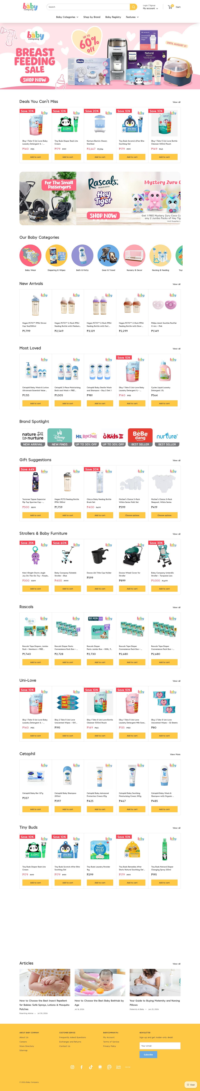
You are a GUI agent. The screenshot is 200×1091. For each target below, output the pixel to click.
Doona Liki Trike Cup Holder (99, 573)
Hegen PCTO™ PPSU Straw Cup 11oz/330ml (34, 324)
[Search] (133, 7)
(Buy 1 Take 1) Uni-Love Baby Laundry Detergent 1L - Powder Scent (35, 142)
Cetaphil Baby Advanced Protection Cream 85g (98, 794)
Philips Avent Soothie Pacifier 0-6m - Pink (164, 324)
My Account (108, 1037)
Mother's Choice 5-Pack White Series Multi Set (129, 500)
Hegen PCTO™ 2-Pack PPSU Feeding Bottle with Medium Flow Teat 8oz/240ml (67, 324)
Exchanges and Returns (70, 1041)
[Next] (180, 135)
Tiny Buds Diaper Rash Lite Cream (66, 142)
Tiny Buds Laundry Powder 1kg (99, 868)
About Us (23, 1037)
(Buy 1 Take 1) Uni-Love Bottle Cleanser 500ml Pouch (164, 142)
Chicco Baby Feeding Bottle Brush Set (99, 500)
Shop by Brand (91, 16)
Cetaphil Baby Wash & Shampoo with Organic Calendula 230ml (162, 794)
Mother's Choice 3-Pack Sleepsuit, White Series (162, 500)
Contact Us (64, 1046)
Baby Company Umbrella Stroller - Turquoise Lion (162, 574)
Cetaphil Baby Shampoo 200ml (66, 794)
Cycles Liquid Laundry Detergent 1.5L (161, 389)
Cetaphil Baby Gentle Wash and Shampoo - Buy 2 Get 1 (99, 389)
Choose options (132, 515)
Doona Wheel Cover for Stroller (130, 574)
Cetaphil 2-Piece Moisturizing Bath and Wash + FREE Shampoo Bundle (68, 389)
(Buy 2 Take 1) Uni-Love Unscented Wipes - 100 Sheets (65, 721)
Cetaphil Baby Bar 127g (32, 793)
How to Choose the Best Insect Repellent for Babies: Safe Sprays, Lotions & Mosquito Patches (44, 1004)
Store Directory (26, 1046)
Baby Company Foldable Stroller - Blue (66, 574)
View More (175, 754)
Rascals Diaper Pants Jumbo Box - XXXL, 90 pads (100, 648)
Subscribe (148, 1054)
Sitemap (23, 1050)
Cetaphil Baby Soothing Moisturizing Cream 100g (130, 794)
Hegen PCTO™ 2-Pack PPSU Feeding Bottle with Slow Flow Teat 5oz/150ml (131, 324)
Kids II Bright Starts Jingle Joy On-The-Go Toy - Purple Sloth (35, 574)
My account (149, 8)
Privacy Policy (109, 1046)
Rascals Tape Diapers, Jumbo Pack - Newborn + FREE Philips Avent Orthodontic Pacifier (35, 648)
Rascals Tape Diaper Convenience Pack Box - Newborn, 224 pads (162, 648)
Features (130, 16)
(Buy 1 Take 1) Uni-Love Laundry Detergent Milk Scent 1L (132, 721)
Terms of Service (111, 1041)
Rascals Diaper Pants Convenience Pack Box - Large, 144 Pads (66, 648)
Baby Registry (113, 16)
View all (177, 102)
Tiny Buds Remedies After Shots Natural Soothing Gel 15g (131, 868)
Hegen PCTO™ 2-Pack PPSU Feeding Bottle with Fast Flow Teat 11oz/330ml (99, 324)
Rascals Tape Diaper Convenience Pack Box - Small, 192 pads (130, 648)
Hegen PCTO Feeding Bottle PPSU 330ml (67, 500)
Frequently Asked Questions (72, 1037)
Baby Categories (65, 16)
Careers (23, 1041)
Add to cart (35, 157)
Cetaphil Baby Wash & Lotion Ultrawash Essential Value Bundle (35, 389)
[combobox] (88, 7)
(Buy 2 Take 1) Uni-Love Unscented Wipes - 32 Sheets (164, 721)
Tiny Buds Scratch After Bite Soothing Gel (132, 142)
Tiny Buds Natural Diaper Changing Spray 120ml (162, 868)
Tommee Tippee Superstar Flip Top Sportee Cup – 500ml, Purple (34, 501)
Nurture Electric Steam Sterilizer (97, 142)
